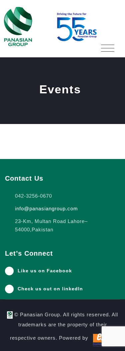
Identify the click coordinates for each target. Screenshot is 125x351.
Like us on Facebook (45, 270)
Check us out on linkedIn (50, 288)
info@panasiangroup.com (46, 208)
